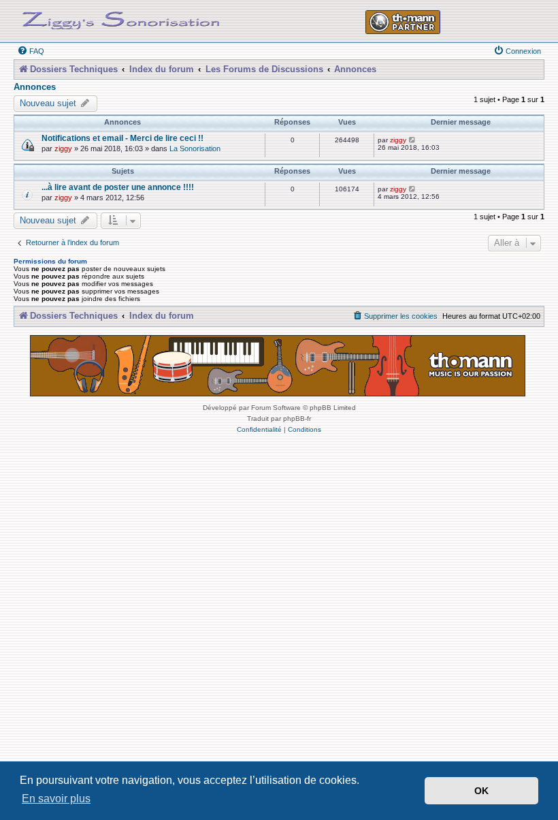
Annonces (35, 87)
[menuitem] (30, 51)
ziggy (63, 148)
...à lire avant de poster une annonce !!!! (118, 187)
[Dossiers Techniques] (121, 17)
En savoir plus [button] (56, 798)
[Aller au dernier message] (412, 140)
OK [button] (481, 790)
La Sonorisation (194, 148)
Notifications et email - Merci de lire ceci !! (122, 137)
